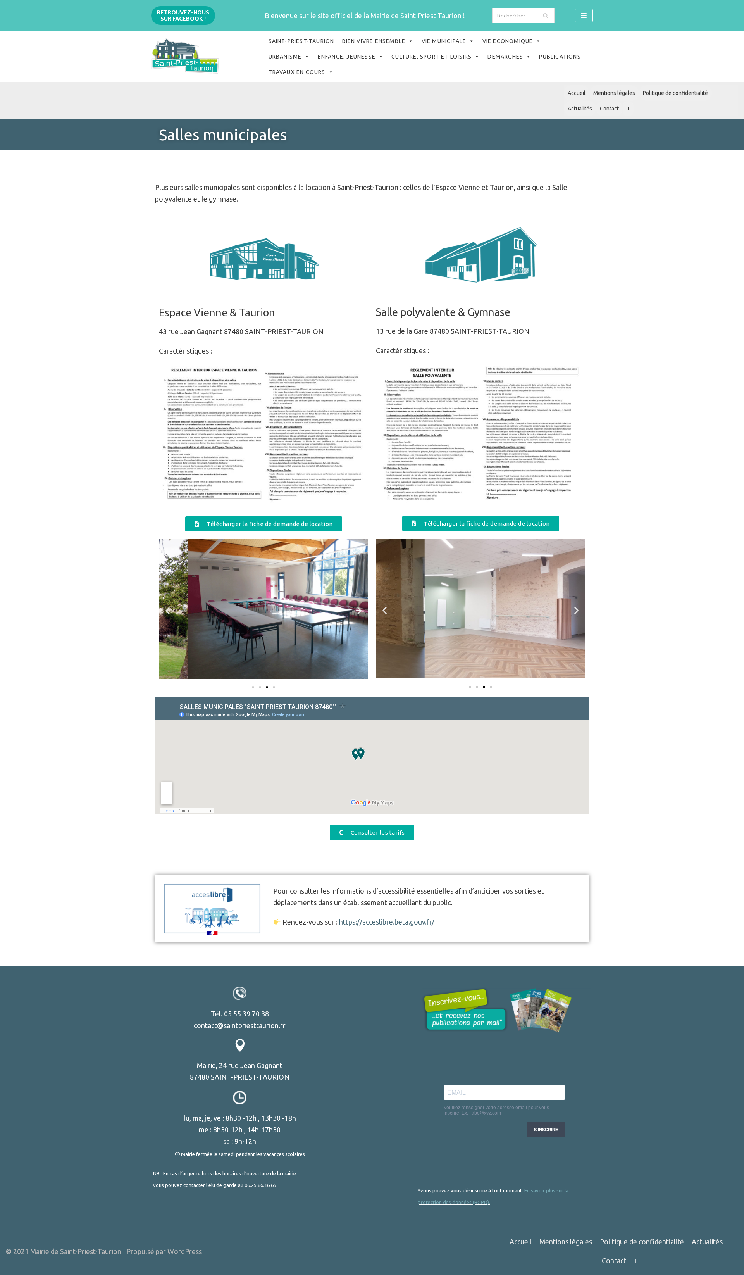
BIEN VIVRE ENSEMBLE (374, 41)
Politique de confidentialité (675, 93)
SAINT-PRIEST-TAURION (301, 41)
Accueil (577, 93)
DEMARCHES (505, 56)
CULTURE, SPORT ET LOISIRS (431, 56)
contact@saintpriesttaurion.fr (240, 1025)
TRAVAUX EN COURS (297, 72)
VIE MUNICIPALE (444, 41)
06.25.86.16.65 (260, 1185)
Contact (609, 108)
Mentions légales (614, 93)
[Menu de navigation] (584, 15)
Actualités (580, 108)
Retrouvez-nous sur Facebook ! (183, 15)
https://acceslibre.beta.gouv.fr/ (386, 922)
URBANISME (285, 56)
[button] (263, 523)
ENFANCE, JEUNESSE (346, 56)
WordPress (184, 1251)
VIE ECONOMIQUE (507, 41)
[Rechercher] (546, 15)
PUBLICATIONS (559, 56)
